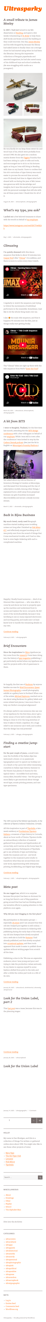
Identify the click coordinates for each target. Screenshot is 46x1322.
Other (8, 1201)
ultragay (18, 734)
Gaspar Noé (8, 258)
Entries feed (11, 1303)
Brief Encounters (15, 646)
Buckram (29, 684)
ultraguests (10, 1248)
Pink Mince (10, 1162)
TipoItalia (31, 828)
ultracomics (11, 1239)
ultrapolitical (11, 1268)
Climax (22, 258)
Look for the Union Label (21, 1066)
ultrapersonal (8, 990)
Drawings (10, 1198)
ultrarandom (11, 1277)
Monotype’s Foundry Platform (25, 445)
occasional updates (15, 943)
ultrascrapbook (20, 202)
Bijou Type (10, 1153)
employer (11, 437)
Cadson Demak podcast (13, 443)
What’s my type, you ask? (22, 210)
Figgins (27, 158)
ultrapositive (11, 1271)
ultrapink (9, 1266)
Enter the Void (32, 369)
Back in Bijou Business (19, 515)
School (8, 1207)
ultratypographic (31, 202)
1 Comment (32, 1111)
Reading (19, 33)
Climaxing (11, 245)
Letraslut (9, 1159)
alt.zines (15, 923)
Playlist (9, 1204)
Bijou (27, 652)
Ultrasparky (8, 1318)
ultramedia (16, 237)
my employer (32, 220)
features (29, 938)
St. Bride (25, 36)
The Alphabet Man (13, 1210)
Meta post (11, 887)
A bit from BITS (14, 421)
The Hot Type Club (13, 1156)
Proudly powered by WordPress (24, 1318)
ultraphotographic (22, 878)
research (23, 655)
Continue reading (11, 632)
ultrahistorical (29, 988)
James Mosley (34, 42)
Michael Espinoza (22, 696)
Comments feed (12, 1306)
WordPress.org (12, 1309)
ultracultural (19, 411)
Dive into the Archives (13, 1222)
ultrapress (10, 1274)
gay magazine (25, 658)
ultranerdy (37, 988)
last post (11, 1008)
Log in (8, 1300)
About (8, 1195)
